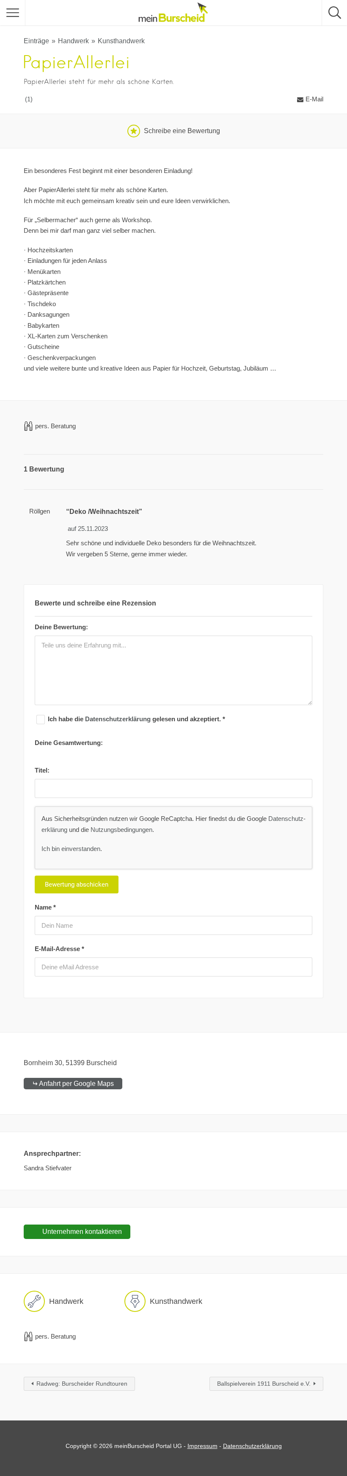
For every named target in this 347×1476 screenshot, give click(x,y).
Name (45, 907)
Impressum (202, 1446)
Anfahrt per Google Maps (76, 1083)
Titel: (42, 770)
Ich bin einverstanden (70, 848)
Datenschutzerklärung (118, 719)
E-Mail (314, 99)
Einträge (36, 41)
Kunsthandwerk (121, 41)
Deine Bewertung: (61, 627)
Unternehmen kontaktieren (81, 1231)
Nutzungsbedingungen (121, 829)
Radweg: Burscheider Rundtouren (81, 1383)
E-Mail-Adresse (59, 948)
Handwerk (73, 41)
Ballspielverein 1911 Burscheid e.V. (264, 1383)
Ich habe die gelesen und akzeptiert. (136, 719)
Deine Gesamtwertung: (69, 742)
